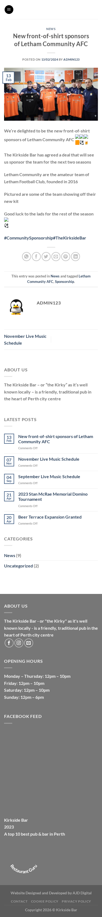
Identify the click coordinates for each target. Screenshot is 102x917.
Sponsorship (64, 281)
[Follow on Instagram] (18, 642)
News (50, 29)
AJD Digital (82, 893)
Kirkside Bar (16, 820)
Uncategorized (18, 565)
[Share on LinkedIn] (75, 256)
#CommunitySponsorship (28, 237)
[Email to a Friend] (55, 256)
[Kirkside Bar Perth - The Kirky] (56, 9)
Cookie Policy (44, 901)
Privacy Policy (76, 901)
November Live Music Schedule (48, 459)
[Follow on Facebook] (9, 642)
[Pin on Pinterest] (65, 256)
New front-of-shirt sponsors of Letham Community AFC (55, 439)
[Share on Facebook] (36, 256)
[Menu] (9, 9)
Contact (19, 901)
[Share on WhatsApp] (26, 256)
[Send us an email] (28, 642)
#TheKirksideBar (69, 237)
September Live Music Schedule (49, 476)
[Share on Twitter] (46, 256)
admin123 (71, 59)
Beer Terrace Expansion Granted (50, 516)
